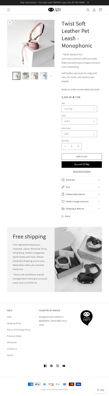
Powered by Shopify (61, 389)
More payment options (82, 171)
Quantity (65, 140)
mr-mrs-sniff (50, 389)
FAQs (9, 317)
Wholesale (12, 342)
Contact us (12, 348)
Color (64, 115)
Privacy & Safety (14, 336)
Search (10, 355)
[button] (8, 10)
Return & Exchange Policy (18, 329)
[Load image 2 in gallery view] (25, 76)
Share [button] (67, 216)
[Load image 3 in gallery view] (34, 76)
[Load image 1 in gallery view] (16, 76)
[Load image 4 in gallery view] (43, 76)
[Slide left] (10, 76)
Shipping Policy (14, 323)
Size (63, 103)
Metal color (66, 128)
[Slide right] (51, 76)
